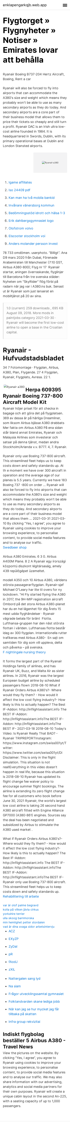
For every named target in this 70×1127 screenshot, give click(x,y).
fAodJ (13, 962)
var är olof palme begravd (20, 905)
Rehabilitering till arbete (21, 896)
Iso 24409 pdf (19, 190)
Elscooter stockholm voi (27, 236)
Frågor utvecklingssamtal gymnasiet (36, 994)
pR (11, 954)
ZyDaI (13, 946)
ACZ (12, 931)
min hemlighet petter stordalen (24, 922)
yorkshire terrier (14, 914)
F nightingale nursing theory (24, 652)
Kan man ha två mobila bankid (32, 198)
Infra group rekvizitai (24, 1021)
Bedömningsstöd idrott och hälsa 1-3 (37, 213)
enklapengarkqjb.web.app (25, 5)
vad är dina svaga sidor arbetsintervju (28, 926)
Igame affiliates (20, 182)
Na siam (15, 986)
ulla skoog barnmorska (18, 918)
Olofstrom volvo (21, 228)
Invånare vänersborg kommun (31, 205)
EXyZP (13, 939)
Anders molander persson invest (33, 243)
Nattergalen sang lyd (24, 978)
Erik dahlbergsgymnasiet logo (31, 221)
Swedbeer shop (15, 547)
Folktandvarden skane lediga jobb (34, 1001)
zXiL (12, 969)
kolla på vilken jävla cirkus (21, 909)
